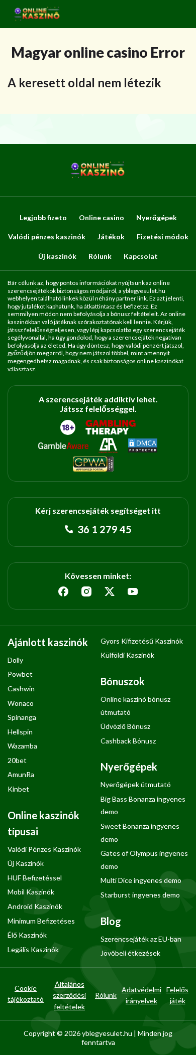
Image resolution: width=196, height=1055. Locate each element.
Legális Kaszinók (33, 949)
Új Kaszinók (26, 863)
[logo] (37, 14)
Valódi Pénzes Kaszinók (44, 849)
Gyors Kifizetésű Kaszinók (142, 641)
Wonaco (21, 703)
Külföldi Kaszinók (127, 655)
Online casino (101, 217)
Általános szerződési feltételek (69, 995)
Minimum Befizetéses (41, 921)
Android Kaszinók (35, 906)
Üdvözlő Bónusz (125, 726)
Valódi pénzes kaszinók (46, 236)
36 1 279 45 (103, 529)
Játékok (111, 236)
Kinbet (18, 789)
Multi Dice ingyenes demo (141, 880)
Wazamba (22, 745)
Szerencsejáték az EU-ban (141, 939)
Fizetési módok (162, 236)
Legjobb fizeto (43, 217)
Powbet (20, 674)
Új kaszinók (57, 256)
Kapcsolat (141, 256)
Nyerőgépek (156, 217)
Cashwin (21, 688)
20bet (17, 760)
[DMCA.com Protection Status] (143, 446)
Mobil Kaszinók (31, 891)
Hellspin (20, 731)
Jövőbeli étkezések (130, 953)
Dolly (15, 660)
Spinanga (22, 717)
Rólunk (100, 256)
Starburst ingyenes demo (140, 894)
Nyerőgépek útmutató (136, 784)
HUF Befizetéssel (35, 877)
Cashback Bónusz (128, 740)
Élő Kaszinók (27, 935)
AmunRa (21, 774)
